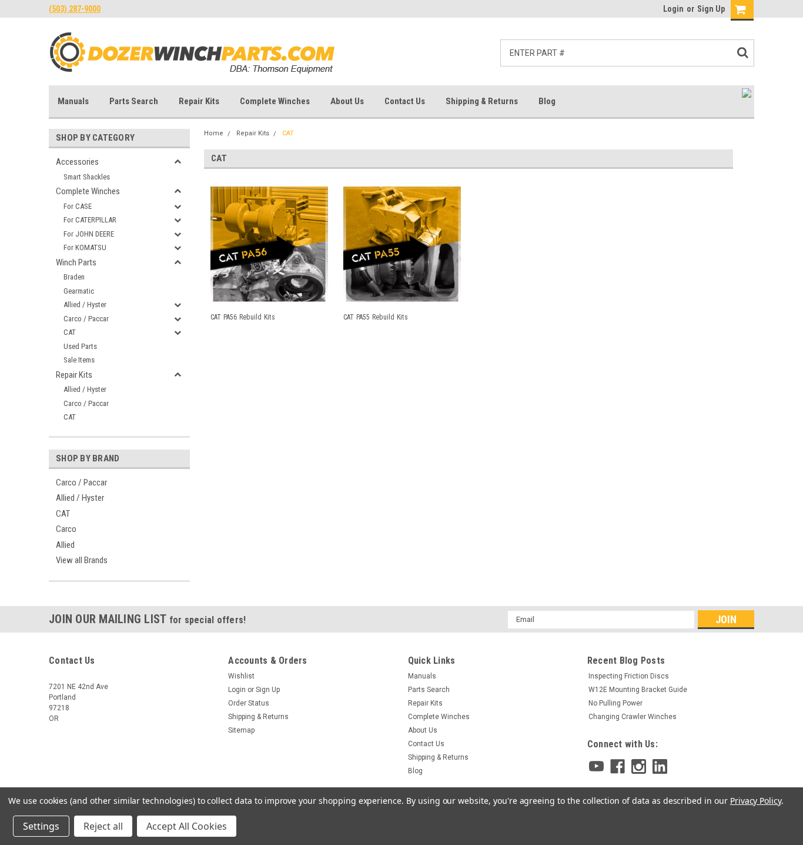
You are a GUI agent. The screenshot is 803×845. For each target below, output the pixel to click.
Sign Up (711, 9)
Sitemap (241, 730)
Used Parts (80, 346)
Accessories (77, 162)
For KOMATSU (84, 247)
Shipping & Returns (482, 101)
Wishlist (241, 676)
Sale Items (79, 359)
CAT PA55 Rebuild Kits (375, 317)
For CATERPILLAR (89, 219)
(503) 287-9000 (75, 9)
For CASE (77, 206)
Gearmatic (78, 291)
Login (673, 9)
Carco (66, 529)
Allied (65, 545)
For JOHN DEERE (88, 233)
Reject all (103, 826)
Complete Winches (275, 101)
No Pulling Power (615, 703)
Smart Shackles (86, 176)
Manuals (73, 101)
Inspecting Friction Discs (628, 676)
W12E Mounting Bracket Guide (637, 690)
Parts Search (133, 101)
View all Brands (82, 560)
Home (213, 133)
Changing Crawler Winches (632, 717)
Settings (41, 826)
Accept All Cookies (186, 826)
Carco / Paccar (86, 318)
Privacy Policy (755, 800)
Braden (74, 276)
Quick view (269, 295)
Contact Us (404, 101)
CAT (69, 332)
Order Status (248, 703)
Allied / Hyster (84, 304)
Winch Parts (76, 262)
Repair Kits (199, 101)
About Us (347, 101)
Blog (547, 101)
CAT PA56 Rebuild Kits (242, 317)
